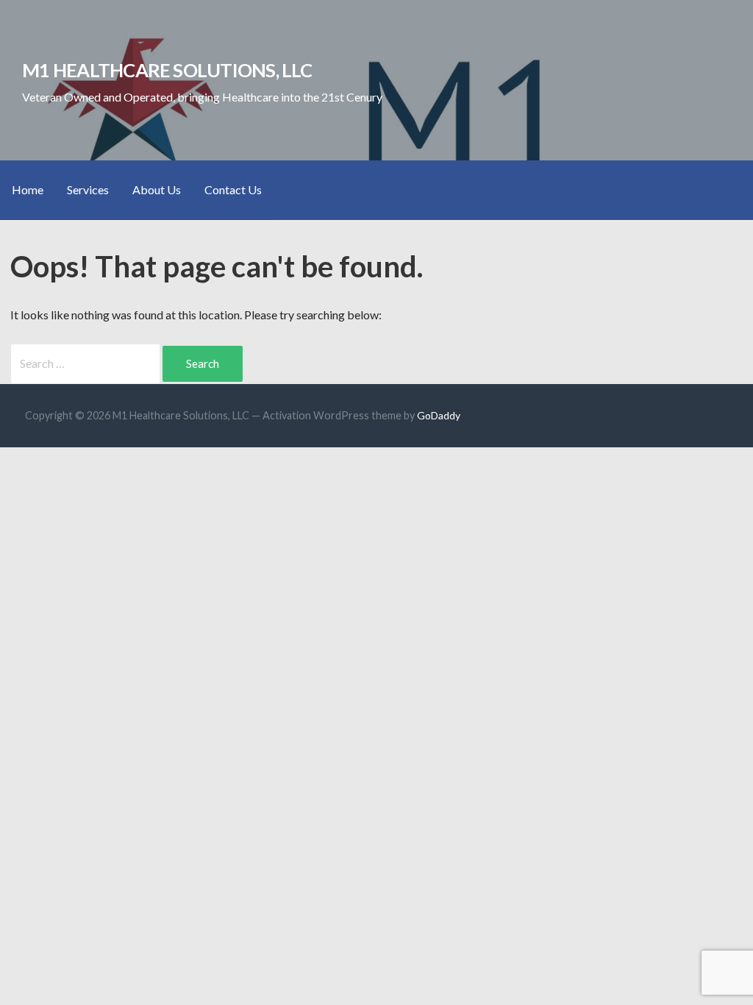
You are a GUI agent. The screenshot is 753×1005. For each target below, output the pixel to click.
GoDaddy (438, 415)
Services (88, 189)
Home (27, 189)
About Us (156, 189)
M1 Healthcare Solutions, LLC (167, 70)
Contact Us (233, 189)
